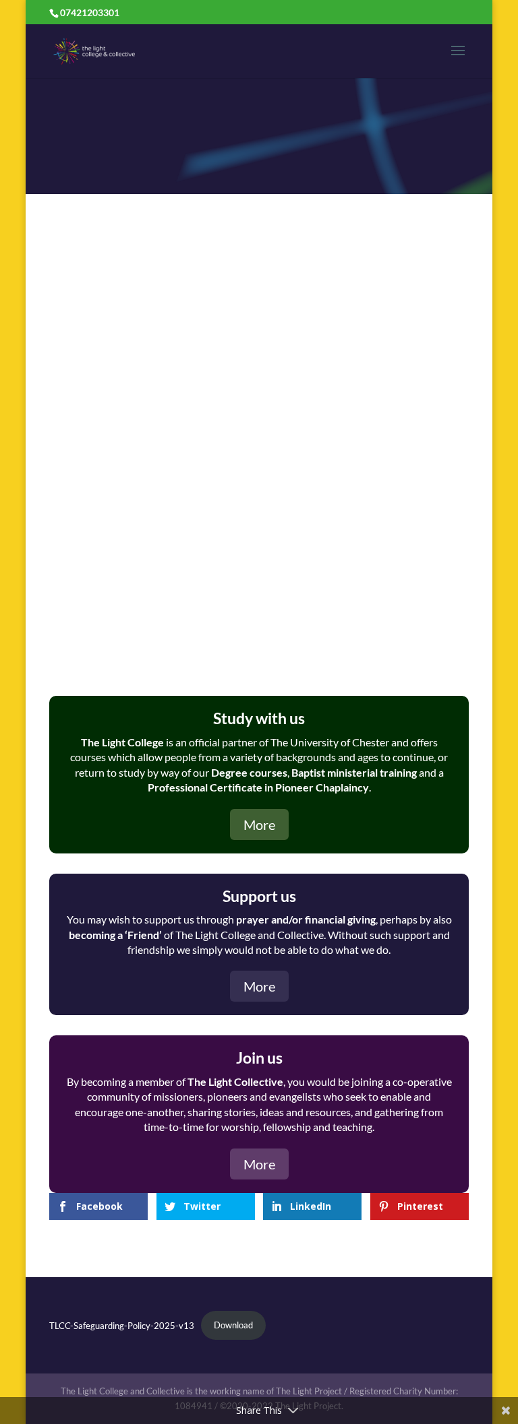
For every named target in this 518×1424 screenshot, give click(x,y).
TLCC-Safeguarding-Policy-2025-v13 (121, 1325)
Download (233, 1325)
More (259, 824)
